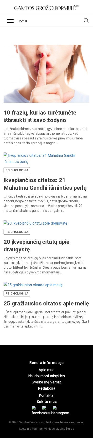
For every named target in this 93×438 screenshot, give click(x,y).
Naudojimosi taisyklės (46, 376)
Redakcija (46, 388)
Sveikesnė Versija (47, 382)
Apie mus (46, 370)
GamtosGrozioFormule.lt (35, 422)
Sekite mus (46, 401)
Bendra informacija (46, 362)
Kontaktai (46, 395)
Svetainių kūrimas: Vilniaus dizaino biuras (46, 428)
